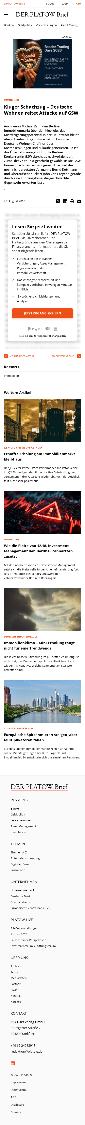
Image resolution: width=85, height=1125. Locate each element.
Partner (16, 984)
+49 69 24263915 (23, 1045)
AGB (13, 1097)
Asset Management (23, 826)
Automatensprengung (25, 858)
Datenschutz (19, 1090)
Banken (9, 25)
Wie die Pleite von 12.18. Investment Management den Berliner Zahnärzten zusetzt (38, 551)
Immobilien (18, 832)
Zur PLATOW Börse (14, 3)
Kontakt (16, 996)
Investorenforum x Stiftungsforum (33, 946)
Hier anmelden (57, 335)
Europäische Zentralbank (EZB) (31, 908)
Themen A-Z (19, 852)
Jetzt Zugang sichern (42, 313)
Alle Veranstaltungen (24, 928)
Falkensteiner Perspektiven (28, 940)
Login (65, 3)
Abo (78, 3)
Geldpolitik (25, 25)
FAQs (14, 990)
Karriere (16, 1001)
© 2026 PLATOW (21, 1075)
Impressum (18, 1082)
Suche (50, 3)
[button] (58, 201)
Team (14, 972)
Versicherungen (46, 25)
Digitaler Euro (20, 864)
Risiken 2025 (19, 934)
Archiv (15, 966)
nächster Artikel (63, 356)
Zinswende (18, 870)
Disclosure (18, 1105)
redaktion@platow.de (26, 1051)
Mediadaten (19, 978)
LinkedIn (13, 1063)
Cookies (16, 1112)
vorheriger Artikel (23, 356)
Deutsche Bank (20, 896)
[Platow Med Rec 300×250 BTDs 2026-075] (42, 63)
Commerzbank (20, 902)
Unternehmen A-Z (22, 890)
